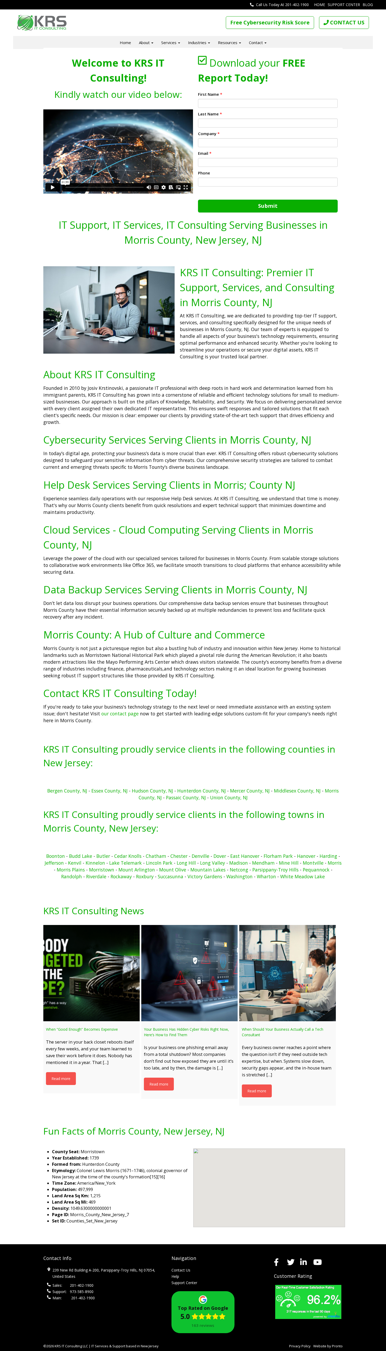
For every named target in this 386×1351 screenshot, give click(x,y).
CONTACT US (346, 22)
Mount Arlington (136, 869)
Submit (268, 205)
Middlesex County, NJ (297, 791)
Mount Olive (172, 869)
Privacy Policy (300, 1346)
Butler (103, 856)
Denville (200, 856)
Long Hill (186, 863)
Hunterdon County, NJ (202, 791)
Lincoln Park (159, 863)
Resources (228, 42)
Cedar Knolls (128, 856)
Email (204, 153)
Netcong (239, 869)
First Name (210, 94)
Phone (204, 172)
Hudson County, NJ (152, 791)
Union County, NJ (229, 797)
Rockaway (121, 876)
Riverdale (96, 876)
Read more (60, 1078)
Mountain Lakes (208, 869)
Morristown (101, 869)
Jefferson (54, 863)
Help (175, 1276)
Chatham (156, 856)
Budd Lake (80, 856)
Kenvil (74, 863)
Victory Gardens (204, 876)
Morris (335, 863)
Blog (368, 4)
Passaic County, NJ (186, 797)
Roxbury (145, 876)
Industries (197, 42)
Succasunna (170, 876)
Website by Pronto (328, 1346)
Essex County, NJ (109, 791)
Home (319, 4)
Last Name (210, 113)
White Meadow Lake (302, 876)
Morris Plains (71, 869)
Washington (239, 876)
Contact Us (180, 1270)
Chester (178, 856)
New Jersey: (68, 763)
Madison (238, 863)
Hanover (306, 856)
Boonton (55, 856)
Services (169, 42)
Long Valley (212, 863)
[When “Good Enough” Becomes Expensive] (91, 973)
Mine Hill (289, 863)
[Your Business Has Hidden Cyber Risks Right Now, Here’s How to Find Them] (189, 973)
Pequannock (316, 869)
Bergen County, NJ (67, 791)
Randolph (71, 876)
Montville (313, 863)
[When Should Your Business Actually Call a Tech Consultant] (287, 973)
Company (209, 133)
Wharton (266, 876)
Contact (256, 42)
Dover (219, 856)
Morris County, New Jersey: (101, 828)
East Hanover (244, 856)
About (145, 42)
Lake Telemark (125, 863)
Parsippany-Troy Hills (275, 869)
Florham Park (278, 856)
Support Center (344, 4)
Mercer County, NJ (250, 791)
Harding (328, 856)
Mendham (263, 863)
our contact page (120, 713)
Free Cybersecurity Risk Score (270, 22)
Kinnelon (95, 863)
